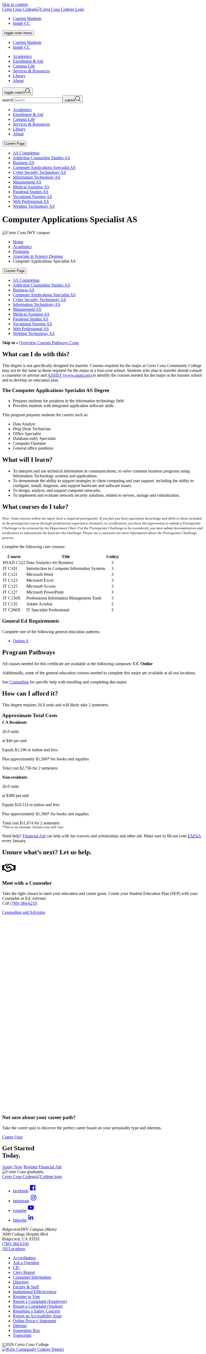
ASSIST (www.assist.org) (70, 375)
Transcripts (22, 1335)
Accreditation (24, 1258)
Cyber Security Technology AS (39, 172)
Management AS (27, 182)
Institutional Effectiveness (34, 1291)
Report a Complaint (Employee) (40, 1301)
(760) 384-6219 (23, 903)
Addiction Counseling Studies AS (41, 158)
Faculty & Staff (26, 1287)
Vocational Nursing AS (32, 196)
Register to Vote (26, 1296)
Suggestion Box (26, 1330)
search (7, 100)
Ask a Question (26, 1262)
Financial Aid (34, 836)
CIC (16, 1267)
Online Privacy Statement (34, 1320)
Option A (21, 641)
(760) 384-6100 (15, 1244)
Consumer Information (32, 1277)
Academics (22, 246)
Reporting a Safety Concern (36, 1311)
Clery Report (24, 1272)
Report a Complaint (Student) (38, 1306)
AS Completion (26, 153)
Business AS (23, 162)
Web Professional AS (31, 201)
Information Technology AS (36, 177)
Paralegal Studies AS (30, 191)
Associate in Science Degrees (38, 256)
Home (18, 241)
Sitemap (20, 1325)
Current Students (27, 18)
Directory (21, 1282)
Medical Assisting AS (31, 187)
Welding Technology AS (34, 206)
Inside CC (21, 23)
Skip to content (15, 4)
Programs (21, 251)
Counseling (19, 682)
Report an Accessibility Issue (37, 1316)
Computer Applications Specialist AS (44, 167)
